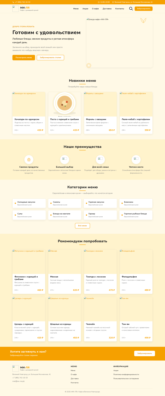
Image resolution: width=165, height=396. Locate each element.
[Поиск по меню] (131, 8)
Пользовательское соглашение (126, 378)
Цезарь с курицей (23, 324)
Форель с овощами (96, 119)
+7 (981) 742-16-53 (22, 2)
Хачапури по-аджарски (26, 119)
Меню (76, 8)
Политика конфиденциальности (126, 374)
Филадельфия (129, 276)
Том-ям (125, 324)
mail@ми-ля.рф (18, 381)
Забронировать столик (50, 57)
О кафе (95, 8)
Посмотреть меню (24, 57)
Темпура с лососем (96, 276)
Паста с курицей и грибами (64, 119)
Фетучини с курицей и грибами (26, 278)
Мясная (54, 276)
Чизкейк (90, 324)
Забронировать (143, 8)
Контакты (119, 8)
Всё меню (82, 225)
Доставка (107, 8)
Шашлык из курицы (60, 324)
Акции (85, 8)
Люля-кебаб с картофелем (136, 119)
